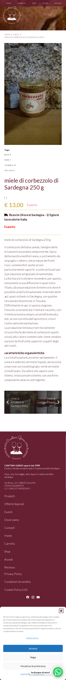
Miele (16, 34)
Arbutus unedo (30, 247)
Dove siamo (11, 520)
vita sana (9, 170)
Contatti (9, 528)
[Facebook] (27, 597)
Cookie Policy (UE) (16, 589)
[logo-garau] (12, 15)
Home (7, 34)
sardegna (10, 165)
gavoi (7, 154)
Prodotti (9, 496)
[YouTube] (38, 597)
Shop (7, 551)
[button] (61, 610)
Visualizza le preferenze (33, 666)
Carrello (9, 543)
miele (7, 159)
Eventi (8, 512)
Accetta (33, 648)
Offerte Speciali (14, 504)
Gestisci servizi (32, 638)
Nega (33, 657)
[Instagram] (33, 597)
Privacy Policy (13, 574)
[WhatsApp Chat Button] (58, 672)
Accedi (8, 559)
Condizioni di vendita (17, 581)
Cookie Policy (25, 674)
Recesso (9, 567)
